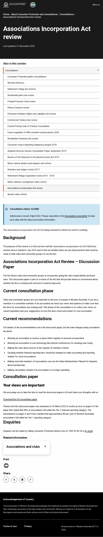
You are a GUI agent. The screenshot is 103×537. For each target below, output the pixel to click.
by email (89, 431)
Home (6, 14)
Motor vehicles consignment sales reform (27, 182)
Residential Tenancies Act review (23, 138)
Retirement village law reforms (22, 89)
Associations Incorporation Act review (25, 188)
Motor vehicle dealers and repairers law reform (29, 163)
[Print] (6, 466)
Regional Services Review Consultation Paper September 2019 (37, 151)
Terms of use (10, 526)
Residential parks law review (21, 95)
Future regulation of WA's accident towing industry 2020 (33, 132)
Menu (95, 4)
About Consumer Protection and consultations (34, 14)
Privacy (28, 526)
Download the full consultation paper (20, 399)
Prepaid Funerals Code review (22, 101)
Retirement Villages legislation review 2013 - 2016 (31, 175)
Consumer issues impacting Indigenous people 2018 (32, 144)
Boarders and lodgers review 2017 (24, 169)
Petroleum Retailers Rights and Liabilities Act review (32, 114)
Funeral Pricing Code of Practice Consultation (28, 126)
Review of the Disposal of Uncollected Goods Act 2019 (33, 157)
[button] (6, 480)
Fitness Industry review (18, 107)
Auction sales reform (17, 194)
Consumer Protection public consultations (27, 76)
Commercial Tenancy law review (22, 120)
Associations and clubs (23, 446)
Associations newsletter (76, 216)
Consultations (67, 14)
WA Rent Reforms (16, 83)
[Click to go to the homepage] (19, 5)
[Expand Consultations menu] (98, 69)
